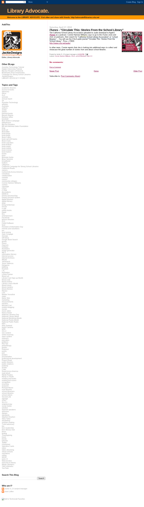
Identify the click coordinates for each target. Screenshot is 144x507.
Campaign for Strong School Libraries (16, 74)
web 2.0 (89, 56)
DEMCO (5, 194)
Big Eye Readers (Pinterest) (12, 71)
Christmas (6, 174)
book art (5, 130)
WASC (4, 457)
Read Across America (10, 371)
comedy (5, 177)
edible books (7, 210)
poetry (4, 351)
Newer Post (54, 71)
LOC (3, 293)
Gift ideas (5, 238)
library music (7, 285)
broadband (6, 161)
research (5, 386)
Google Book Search (10, 239)
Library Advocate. (28, 11)
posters (4, 355)
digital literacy (7, 201)
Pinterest (5, 349)
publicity (5, 366)
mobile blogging (8, 307)
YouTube (5, 468)
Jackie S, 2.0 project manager (16, 489)
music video (6, 311)
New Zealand (7, 325)
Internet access (7, 256)
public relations (8, 364)
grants (4, 241)
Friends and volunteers (10, 229)
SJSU (4, 400)
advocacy (5, 91)
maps (4, 296)
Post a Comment (55, 67)
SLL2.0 (4, 402)
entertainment (7, 216)
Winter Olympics (8, 464)
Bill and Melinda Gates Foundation (15, 126)
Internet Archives (8, 258)
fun (3, 230)
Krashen (5, 269)
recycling (5, 384)
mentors (5, 303)
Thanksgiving (7, 435)
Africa (4, 93)
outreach (5, 338)
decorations (6, 192)
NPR (3, 329)
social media (7, 406)
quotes (4, 367)
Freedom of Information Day (12, 227)
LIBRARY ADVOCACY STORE (13, 78)
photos (4, 347)
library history (7, 282)
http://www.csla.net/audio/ (60, 43)
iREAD (4, 260)
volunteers (6, 453)
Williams (84, 35)
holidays (5, 247)
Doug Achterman (8, 205)
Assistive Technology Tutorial (13, 67)
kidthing (5, 267)
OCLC (4, 331)
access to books (8, 90)
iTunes (52, 35)
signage (5, 399)
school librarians (81, 56)
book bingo (6, 133)
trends (4, 439)
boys (3, 155)
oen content (6, 333)
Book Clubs (6, 141)
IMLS (4, 252)
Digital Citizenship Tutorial (12, 69)
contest (4, 185)
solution (5, 408)
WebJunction (7, 461)
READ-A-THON (8, 377)
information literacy (9, 254)
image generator (8, 250)
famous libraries (8, 219)
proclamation (7, 357)
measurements (7, 302)
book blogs (6, 135)
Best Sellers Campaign (10, 121)
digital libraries (7, 199)
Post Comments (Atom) (70, 76)
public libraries (7, 362)
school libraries (8, 393)
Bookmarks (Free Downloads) (13, 73)
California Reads (8, 168)
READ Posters (7, 375)
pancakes (5, 340)
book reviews (7, 150)
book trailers (6, 152)
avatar (4, 110)
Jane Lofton (9, 491)
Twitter (4, 442)
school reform (7, 395)
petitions (5, 342)
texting (4, 433)
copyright (5, 186)
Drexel (4, 207)
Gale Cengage (7, 234)
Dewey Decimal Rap (10, 196)
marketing (5, 300)
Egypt (4, 212)
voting (4, 455)
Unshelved (6, 444)
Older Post (137, 71)
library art (5, 276)
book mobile (6, 148)
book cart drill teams (9, 139)
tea (3, 426)
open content (7, 336)
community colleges (9, 181)
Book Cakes (6, 137)
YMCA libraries (7, 466)
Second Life (6, 397)
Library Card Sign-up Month (12, 278)
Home (96, 71)
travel (4, 437)
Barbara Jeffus (7, 117)
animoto (5, 97)
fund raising (6, 232)
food (3, 225)
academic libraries (9, 88)
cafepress (5, 165)
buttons (4, 163)
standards (5, 415)
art (3, 101)
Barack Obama (7, 115)
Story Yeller (6, 419)
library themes (7, 289)
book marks (6, 146)
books (4, 154)
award (4, 112)
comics (4, 179)
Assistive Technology (10, 102)
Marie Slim (6, 298)
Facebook (5, 218)
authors (5, 108)
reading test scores (9, 380)
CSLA (73, 56)
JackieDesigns (7, 76)
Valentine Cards (8, 446)
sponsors (5, 411)
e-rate (4, 208)
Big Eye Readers (8, 124)
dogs (4, 203)
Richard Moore (7, 388)
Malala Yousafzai (8, 294)
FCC (3, 221)
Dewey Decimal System (11, 197)
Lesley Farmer (7, 274)
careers (5, 170)
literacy (4, 291)
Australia (5, 106)
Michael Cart (7, 305)
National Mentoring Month (12, 318)
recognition (6, 382)
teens (4, 431)
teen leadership (8, 428)
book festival (6, 144)
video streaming (8, 450)
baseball (5, 119)
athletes (5, 104)
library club (6, 280)
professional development (12, 358)
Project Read (7, 360)
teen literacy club (8, 430)
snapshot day (7, 404)
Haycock (5, 245)
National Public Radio (10, 322)
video (4, 448)
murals (4, 309)
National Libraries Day (10, 314)
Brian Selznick (7, 159)
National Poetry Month (10, 320)
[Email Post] (86, 54)
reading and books (9, 378)
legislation (6, 272)
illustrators (6, 249)
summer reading (8, 422)
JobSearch (6, 261)
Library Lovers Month (10, 283)
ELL (3, 214)
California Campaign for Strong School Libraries (20, 166)
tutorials (5, 441)
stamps (4, 413)
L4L (3, 271)
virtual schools (7, 452)
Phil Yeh (5, 344)
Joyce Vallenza (7, 263)
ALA (3, 95)
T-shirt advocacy (8, 424)
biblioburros (6, 122)
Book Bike (6, 132)
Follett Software (8, 223)
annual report (7, 99)
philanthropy (6, 346)
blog (3, 128)
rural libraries (7, 389)
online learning (7, 335)
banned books (7, 113)
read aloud (6, 373)
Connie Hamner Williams (62, 56)
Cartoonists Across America (12, 172)
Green (4, 243)
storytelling (6, 420)
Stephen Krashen (8, 417)
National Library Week (10, 316)
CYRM (4, 190)
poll (3, 353)
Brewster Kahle (8, 157)
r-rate (4, 369)
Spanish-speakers (9, 410)
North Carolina (7, 327)
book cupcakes (7, 143)
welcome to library (9, 463)
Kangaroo (5, 265)
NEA (3, 324)
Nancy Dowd (7, 313)
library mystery (7, 287)
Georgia (5, 236)
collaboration (7, 176)
